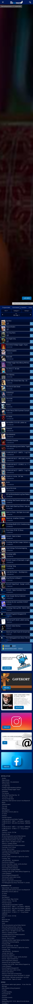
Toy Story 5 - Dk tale (7, 797)
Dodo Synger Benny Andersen (10, 868)
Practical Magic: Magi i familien (22, 303)
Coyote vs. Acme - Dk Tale (9, 832)
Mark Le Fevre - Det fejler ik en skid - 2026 (13, 841)
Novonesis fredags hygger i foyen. (11, 789)
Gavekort (23, 307)
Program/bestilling (7, 992)
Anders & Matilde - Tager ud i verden (11, 979)
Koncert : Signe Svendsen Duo (10, 866)
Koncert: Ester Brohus (8, 879)
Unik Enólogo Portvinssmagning (10, 853)
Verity (3, 923)
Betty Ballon (5, 921)
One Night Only (6, 785)
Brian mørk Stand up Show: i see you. (12, 840)
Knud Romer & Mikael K (8, 862)
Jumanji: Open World (7, 953)
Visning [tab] (26, 310)
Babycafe (4, 808)
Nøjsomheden (6, 780)
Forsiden (4, 990)
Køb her (6, 687)
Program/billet (6, 307)
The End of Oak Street (8, 799)
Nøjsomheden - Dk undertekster (10, 782)
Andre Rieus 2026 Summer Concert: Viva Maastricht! (16, 800)
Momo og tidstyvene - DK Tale (10, 945)
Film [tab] (6, 310)
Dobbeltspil (5, 791)
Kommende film (6, 994)
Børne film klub (6, 834)
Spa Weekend (5, 810)
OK (5, 742)
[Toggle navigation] (30, 2)
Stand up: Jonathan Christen (9, 843)
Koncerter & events (7, 997)
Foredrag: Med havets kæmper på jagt (12, 838)
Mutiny (3, 802)
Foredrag (4, 999)
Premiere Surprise (7, 817)
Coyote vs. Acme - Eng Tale (9, 901)
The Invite (4, 806)
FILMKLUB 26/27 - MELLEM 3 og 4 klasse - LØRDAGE (16, 823)
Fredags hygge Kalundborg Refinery (11, 787)
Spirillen (4, 778)
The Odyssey (5, 793)
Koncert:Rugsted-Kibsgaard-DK (10, 875)
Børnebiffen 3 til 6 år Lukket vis (10, 812)
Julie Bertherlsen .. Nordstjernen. (10, 860)
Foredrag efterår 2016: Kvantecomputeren (13, 845)
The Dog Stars (6, 784)
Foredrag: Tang (6, 858)
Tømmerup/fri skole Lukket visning (11, 877)
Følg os (6, 727)
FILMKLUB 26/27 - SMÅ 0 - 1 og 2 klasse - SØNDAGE (16, 827)
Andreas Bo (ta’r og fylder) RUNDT (11, 869)
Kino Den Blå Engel (16, 2)
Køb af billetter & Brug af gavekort (11, 988)
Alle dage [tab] (16, 314)
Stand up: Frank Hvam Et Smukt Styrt (12, 881)
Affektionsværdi (6, 804)
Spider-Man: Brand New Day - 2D (10, 795)
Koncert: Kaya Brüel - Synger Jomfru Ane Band (14, 864)
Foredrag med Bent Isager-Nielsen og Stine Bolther (15, 851)
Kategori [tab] (16, 310)
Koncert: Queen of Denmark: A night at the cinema (15, 856)
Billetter (19, 707)
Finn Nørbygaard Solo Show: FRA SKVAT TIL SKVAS (16, 882)
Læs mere (27, 298)
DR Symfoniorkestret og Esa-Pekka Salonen (14, 836)
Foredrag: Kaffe (6, 854)
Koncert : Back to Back (8, 849)
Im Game (4, 813)
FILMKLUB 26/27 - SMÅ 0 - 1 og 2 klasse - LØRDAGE (16, 821)
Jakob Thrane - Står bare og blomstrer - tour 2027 (15, 977)
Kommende (16, 307)
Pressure (4, 815)
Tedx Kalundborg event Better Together (12, 819)
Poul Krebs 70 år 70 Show (9, 847)
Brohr (3, 825)
